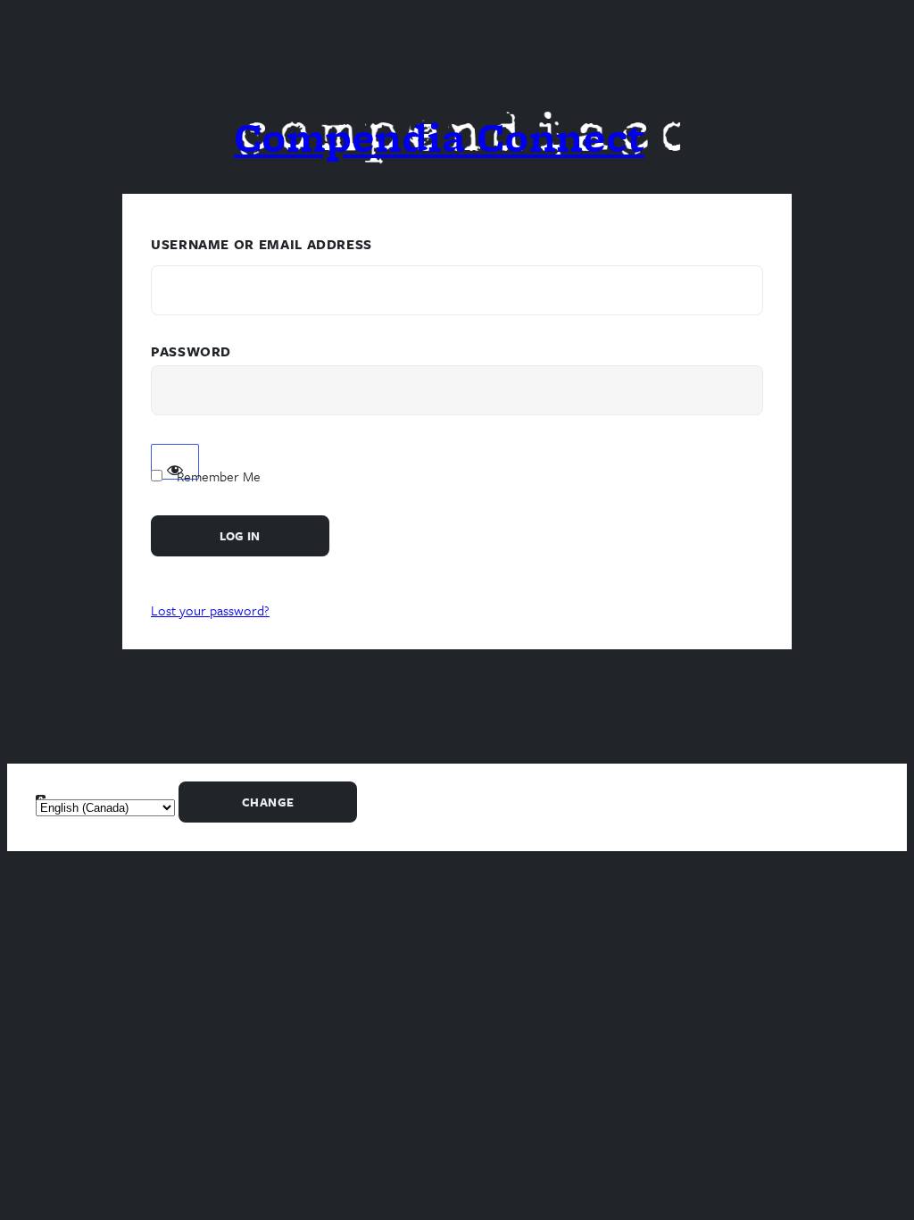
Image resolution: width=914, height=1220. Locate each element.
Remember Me (219, 476)
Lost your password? (210, 610)
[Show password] (175, 462)
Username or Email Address (261, 244)
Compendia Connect (439, 136)
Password (191, 351)
